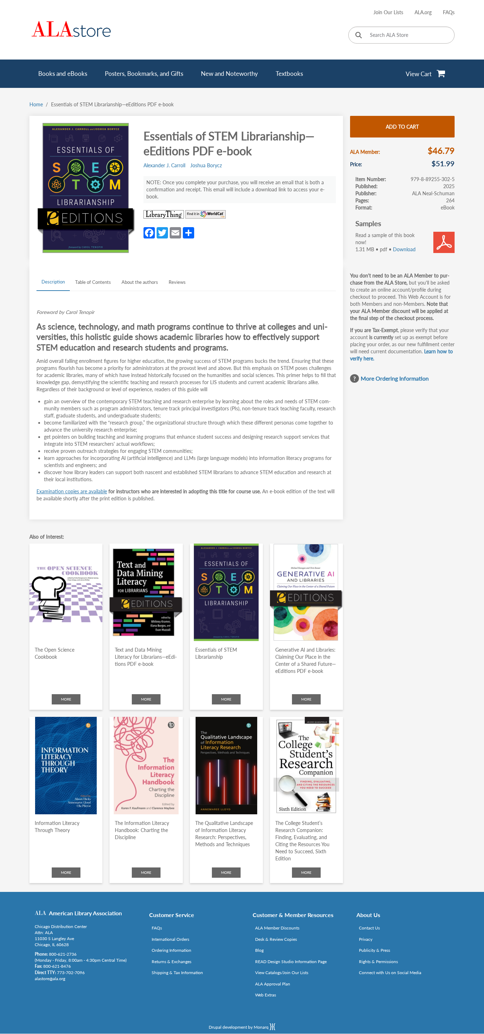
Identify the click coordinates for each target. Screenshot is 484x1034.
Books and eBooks (62, 73)
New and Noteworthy (229, 73)
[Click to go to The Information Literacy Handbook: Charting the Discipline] (145, 765)
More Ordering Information (395, 378)
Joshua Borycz (206, 165)
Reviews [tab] (177, 282)
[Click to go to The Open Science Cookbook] (65, 592)
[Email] (175, 232)
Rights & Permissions (378, 961)
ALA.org (423, 12)
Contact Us (369, 928)
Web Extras (265, 995)
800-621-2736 (63, 954)
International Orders (170, 939)
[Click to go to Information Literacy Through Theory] (65, 765)
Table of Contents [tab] (93, 282)
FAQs (449, 12)
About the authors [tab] (140, 282)
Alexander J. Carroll (164, 165)
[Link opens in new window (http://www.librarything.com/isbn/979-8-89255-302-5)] (163, 214)
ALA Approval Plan (272, 984)
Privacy (365, 939)
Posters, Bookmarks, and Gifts (144, 73)
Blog (259, 950)
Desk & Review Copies (276, 939)
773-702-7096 (71, 972)
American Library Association (85, 913)
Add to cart (402, 127)
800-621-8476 (57, 966)
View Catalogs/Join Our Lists (281, 972)
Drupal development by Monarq (239, 1027)
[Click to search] (358, 36)
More (66, 699)
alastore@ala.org (50, 978)
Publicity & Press (374, 950)
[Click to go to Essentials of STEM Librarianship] (226, 592)
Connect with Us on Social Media (390, 972)
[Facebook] (149, 232)
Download (404, 249)
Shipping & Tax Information (177, 972)
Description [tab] (53, 282)
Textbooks (289, 73)
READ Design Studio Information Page (291, 961)
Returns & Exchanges (171, 961)
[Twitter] (162, 232)
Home (36, 104)
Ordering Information (171, 950)
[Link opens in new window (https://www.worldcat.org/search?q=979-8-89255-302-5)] (205, 214)
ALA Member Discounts (277, 928)
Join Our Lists (388, 12)
